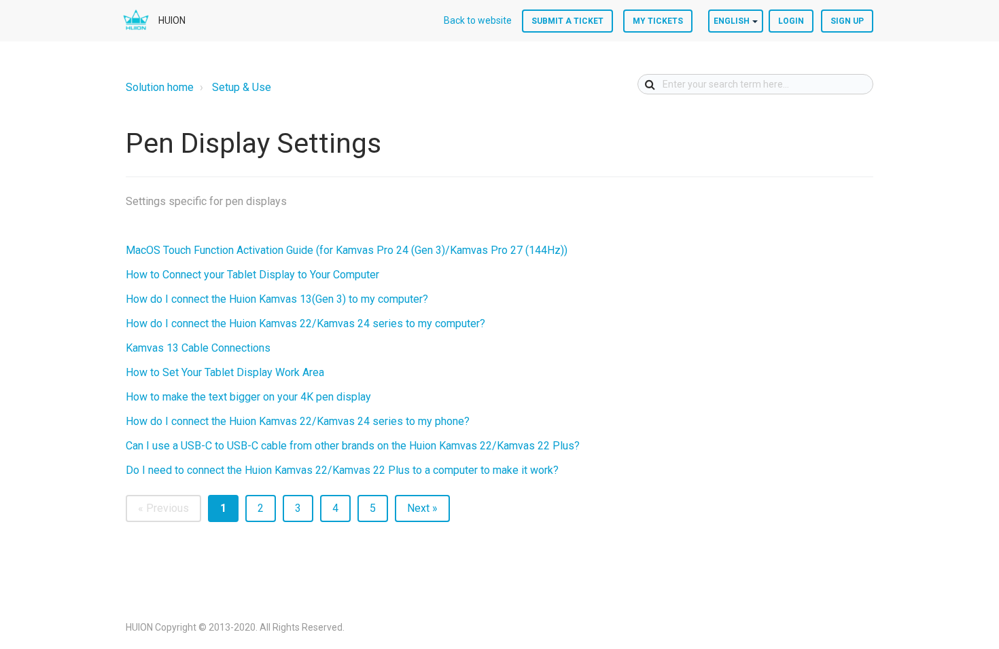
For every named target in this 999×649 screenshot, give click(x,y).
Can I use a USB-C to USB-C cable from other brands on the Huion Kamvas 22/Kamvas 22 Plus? (353, 445)
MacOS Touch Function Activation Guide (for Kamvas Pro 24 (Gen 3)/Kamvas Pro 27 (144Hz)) (346, 250)
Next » (422, 508)
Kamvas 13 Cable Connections (198, 347)
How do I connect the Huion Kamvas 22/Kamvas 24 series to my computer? (305, 323)
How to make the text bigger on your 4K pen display (248, 396)
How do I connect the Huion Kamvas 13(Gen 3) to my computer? (277, 299)
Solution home (160, 87)
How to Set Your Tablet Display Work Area (225, 372)
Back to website (478, 20)
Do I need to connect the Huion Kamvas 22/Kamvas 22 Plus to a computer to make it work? (342, 470)
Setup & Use (241, 87)
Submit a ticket (567, 21)
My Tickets (658, 21)
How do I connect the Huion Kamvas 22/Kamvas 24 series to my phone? (298, 421)
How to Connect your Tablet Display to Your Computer (252, 274)
